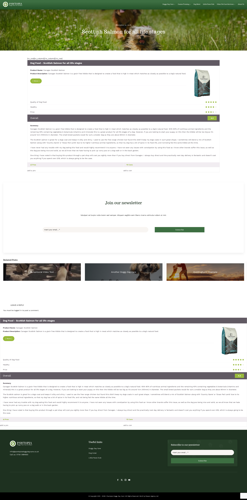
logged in (18, 310)
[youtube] (129, 480)
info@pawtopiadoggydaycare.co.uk (24, 452)
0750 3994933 (22, 455)
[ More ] (36, 81)
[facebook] (118, 480)
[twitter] (122, 480)
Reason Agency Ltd (152, 496)
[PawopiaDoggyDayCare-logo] (12, 2)
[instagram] (125, 480)
